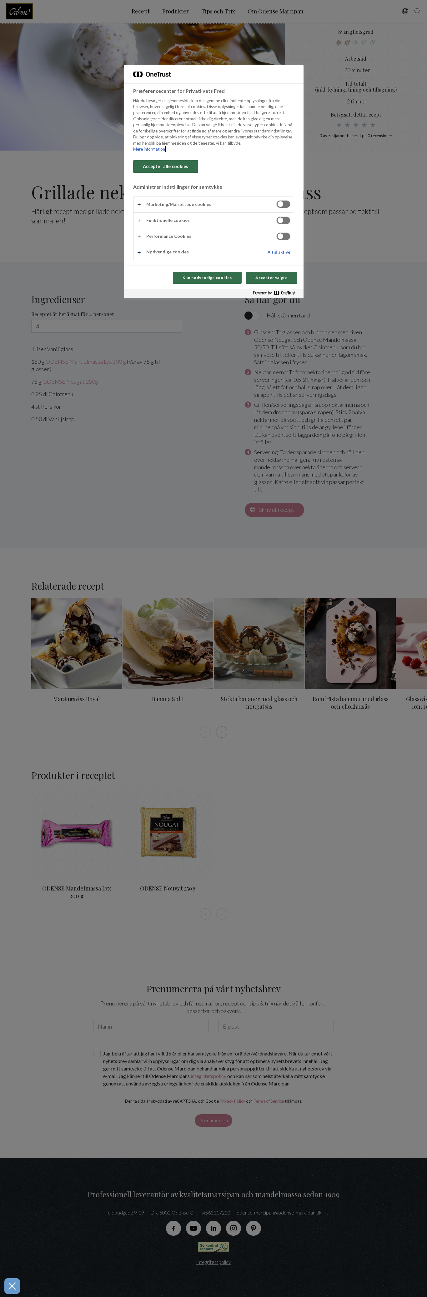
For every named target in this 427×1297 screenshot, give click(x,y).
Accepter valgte (271, 277)
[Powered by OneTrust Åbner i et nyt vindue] (276, 294)
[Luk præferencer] (12, 1286)
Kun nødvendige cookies (207, 277)
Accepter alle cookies (165, 166)
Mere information (149, 149)
